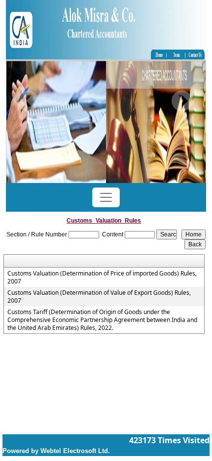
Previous (28, 101)
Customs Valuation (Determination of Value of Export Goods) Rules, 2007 (99, 297)
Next (181, 101)
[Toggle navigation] (106, 197)
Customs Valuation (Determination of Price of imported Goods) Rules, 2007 (102, 277)
